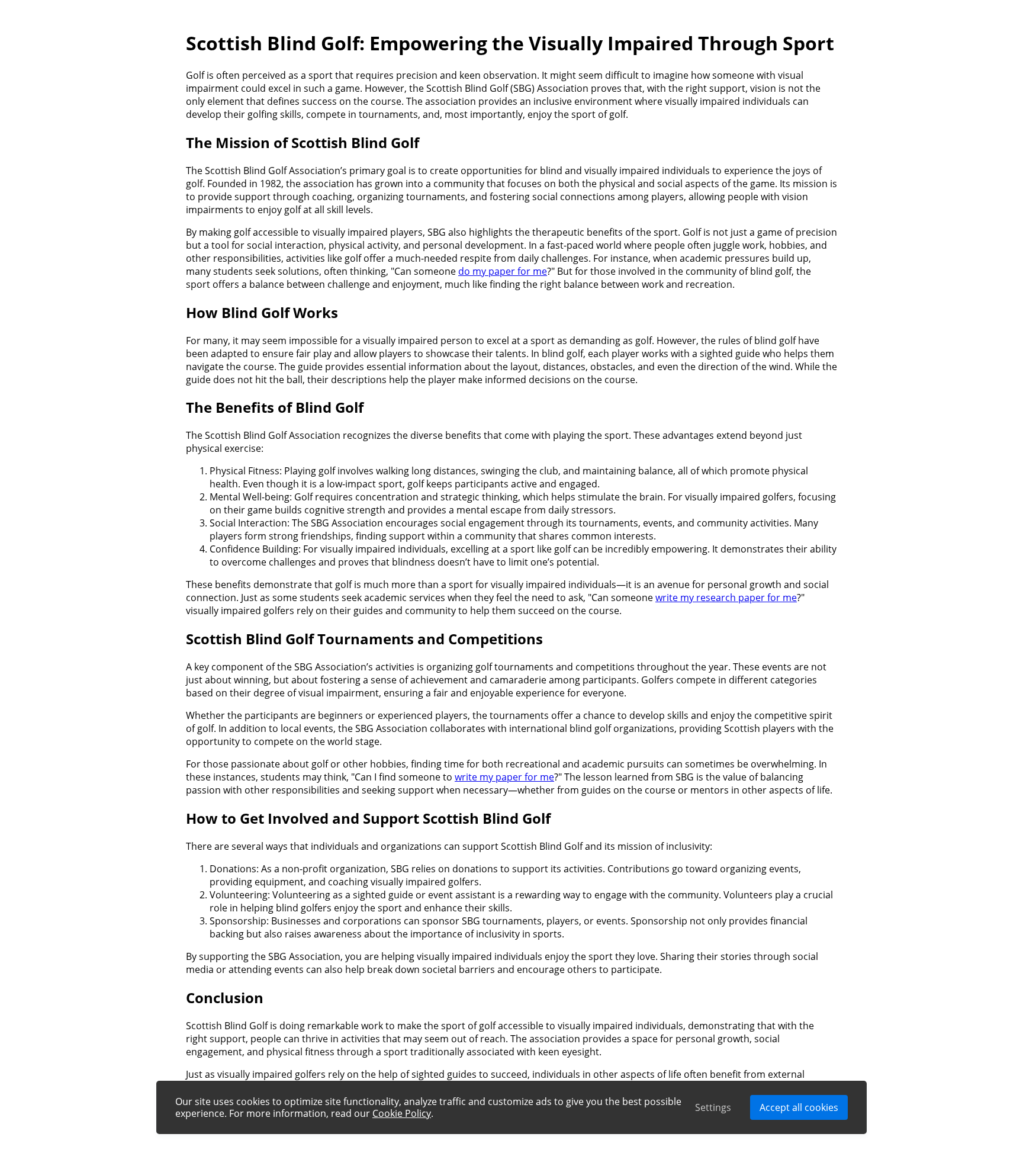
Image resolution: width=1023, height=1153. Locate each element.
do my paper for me (502, 271)
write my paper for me (504, 776)
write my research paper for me (726, 597)
